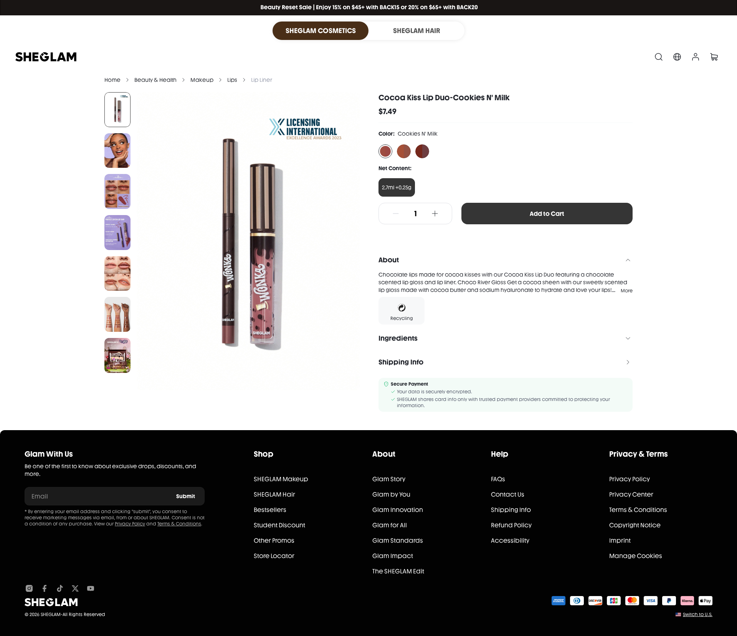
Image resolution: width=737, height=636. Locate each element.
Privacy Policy (130, 524)
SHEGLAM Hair (274, 494)
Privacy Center (631, 494)
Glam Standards (397, 540)
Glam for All (389, 525)
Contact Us (507, 494)
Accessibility (510, 540)
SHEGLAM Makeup (281, 479)
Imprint (620, 540)
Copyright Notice (635, 525)
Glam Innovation (397, 509)
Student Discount (279, 525)
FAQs (498, 479)
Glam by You (391, 494)
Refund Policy (511, 525)
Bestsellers (270, 509)
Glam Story (388, 479)
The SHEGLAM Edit (398, 571)
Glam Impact (392, 556)
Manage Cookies (635, 556)
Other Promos (274, 540)
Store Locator (274, 556)
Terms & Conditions (179, 524)
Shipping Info (511, 509)
